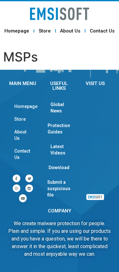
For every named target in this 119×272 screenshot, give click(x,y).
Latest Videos (57, 149)
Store (45, 31)
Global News (57, 107)
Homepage (16, 31)
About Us (70, 31)
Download (59, 167)
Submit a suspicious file (58, 188)
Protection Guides (59, 128)
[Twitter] (29, 178)
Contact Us (102, 31)
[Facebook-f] (16, 178)
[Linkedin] (29, 188)
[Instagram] (16, 188)
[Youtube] (23, 198)
